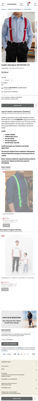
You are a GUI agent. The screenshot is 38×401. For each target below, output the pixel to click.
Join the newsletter (9, 344)
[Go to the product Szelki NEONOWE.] (19, 191)
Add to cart (18, 105)
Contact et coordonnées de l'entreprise (12, 375)
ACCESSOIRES (27, 9)
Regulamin (20, 347)
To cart (6, 225)
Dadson (3, 9)
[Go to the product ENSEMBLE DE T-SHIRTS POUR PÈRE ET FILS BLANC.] (19, 255)
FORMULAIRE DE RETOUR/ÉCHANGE (10, 393)
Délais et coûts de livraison (9, 383)
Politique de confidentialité (9, 392)
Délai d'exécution (6, 385)
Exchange (4, 373)
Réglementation (6, 376)
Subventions (4, 366)
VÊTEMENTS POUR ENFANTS (14, 9)
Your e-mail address (7, 339)
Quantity (3, 77)
